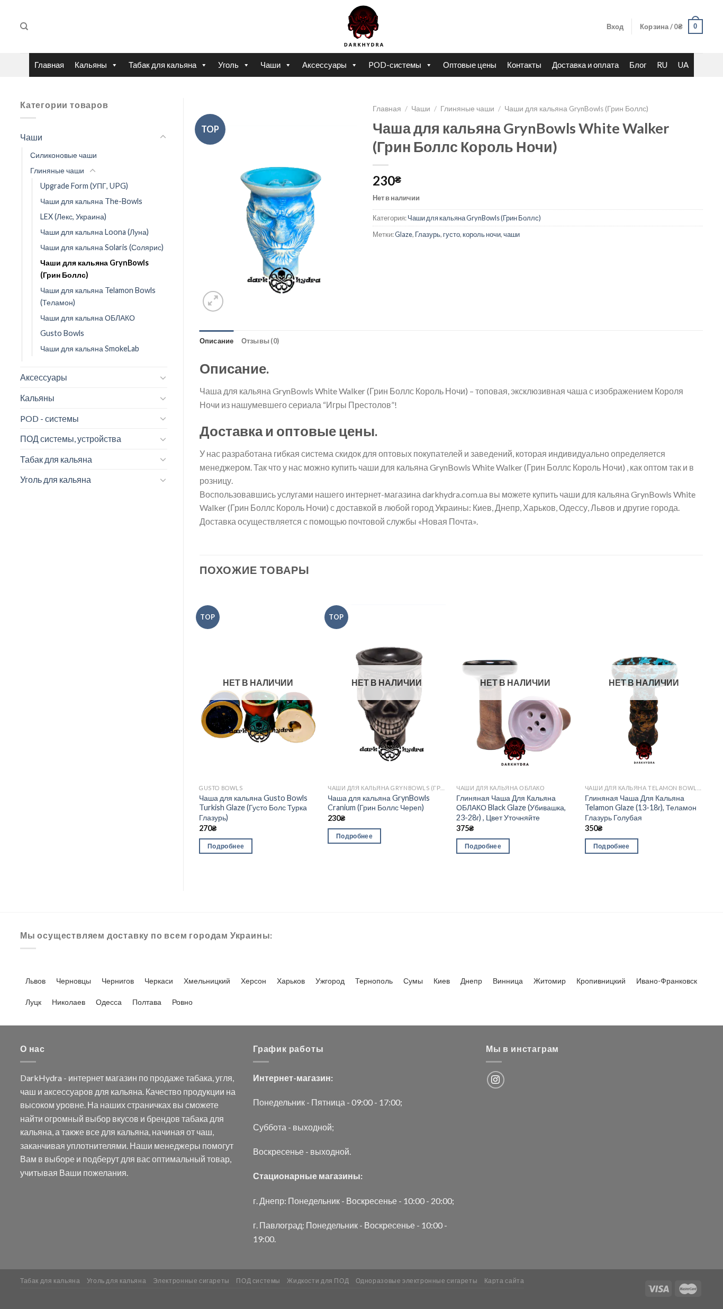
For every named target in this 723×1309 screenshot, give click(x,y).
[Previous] (200, 730)
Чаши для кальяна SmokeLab (89, 348)
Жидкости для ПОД (318, 1281)
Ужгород (330, 980)
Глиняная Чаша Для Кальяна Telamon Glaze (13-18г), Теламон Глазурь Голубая (641, 807)
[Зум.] (213, 301)
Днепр (471, 980)
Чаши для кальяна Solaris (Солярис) (102, 247)
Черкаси (158, 980)
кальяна (126, 1091)
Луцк (33, 1001)
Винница (508, 980)
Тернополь (374, 980)
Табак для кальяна (162, 64)
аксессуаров (68, 1091)
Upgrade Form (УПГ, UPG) (84, 185)
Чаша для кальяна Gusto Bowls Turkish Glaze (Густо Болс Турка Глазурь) (253, 807)
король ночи (482, 234)
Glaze (403, 234)
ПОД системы (258, 1281)
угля (223, 1078)
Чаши (270, 64)
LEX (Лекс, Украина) (73, 216)
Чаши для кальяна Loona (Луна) (94, 231)
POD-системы (394, 64)
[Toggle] (163, 137)
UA (683, 64)
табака (199, 1078)
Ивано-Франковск (666, 980)
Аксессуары (324, 64)
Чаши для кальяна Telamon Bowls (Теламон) (98, 296)
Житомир (550, 980)
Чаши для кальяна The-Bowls (91, 201)
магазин (121, 1078)
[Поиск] (24, 26)
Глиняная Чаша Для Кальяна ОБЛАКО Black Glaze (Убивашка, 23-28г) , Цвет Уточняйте (511, 807)
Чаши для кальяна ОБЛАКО (87, 317)
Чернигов (118, 980)
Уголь (228, 64)
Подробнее (225, 846)
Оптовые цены (469, 64)
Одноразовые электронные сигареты (417, 1281)
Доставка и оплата (585, 64)
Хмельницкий (207, 980)
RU (662, 64)
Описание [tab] (217, 341)
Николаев (68, 1001)
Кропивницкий (601, 980)
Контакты (524, 64)
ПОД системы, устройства (70, 439)
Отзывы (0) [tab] (260, 341)
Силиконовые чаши (63, 155)
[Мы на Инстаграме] (495, 1080)
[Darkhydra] (361, 26)
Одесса (109, 1001)
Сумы (413, 980)
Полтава (146, 1001)
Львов (35, 980)
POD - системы (49, 418)
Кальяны (91, 64)
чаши (511, 234)
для (102, 1091)
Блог (637, 64)
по (143, 1078)
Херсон (253, 980)
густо (451, 234)
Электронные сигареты (191, 1281)
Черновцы (73, 980)
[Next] (702, 730)
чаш (28, 1091)
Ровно (182, 1001)
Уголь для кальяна (55, 479)
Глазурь (427, 234)
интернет (86, 1078)
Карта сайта (504, 1281)
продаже (167, 1078)
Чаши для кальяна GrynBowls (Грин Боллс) (94, 268)
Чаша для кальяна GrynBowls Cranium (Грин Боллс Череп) (379, 802)
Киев (441, 980)
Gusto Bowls (62, 333)
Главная (49, 64)
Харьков (291, 980)
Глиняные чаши (57, 170)
